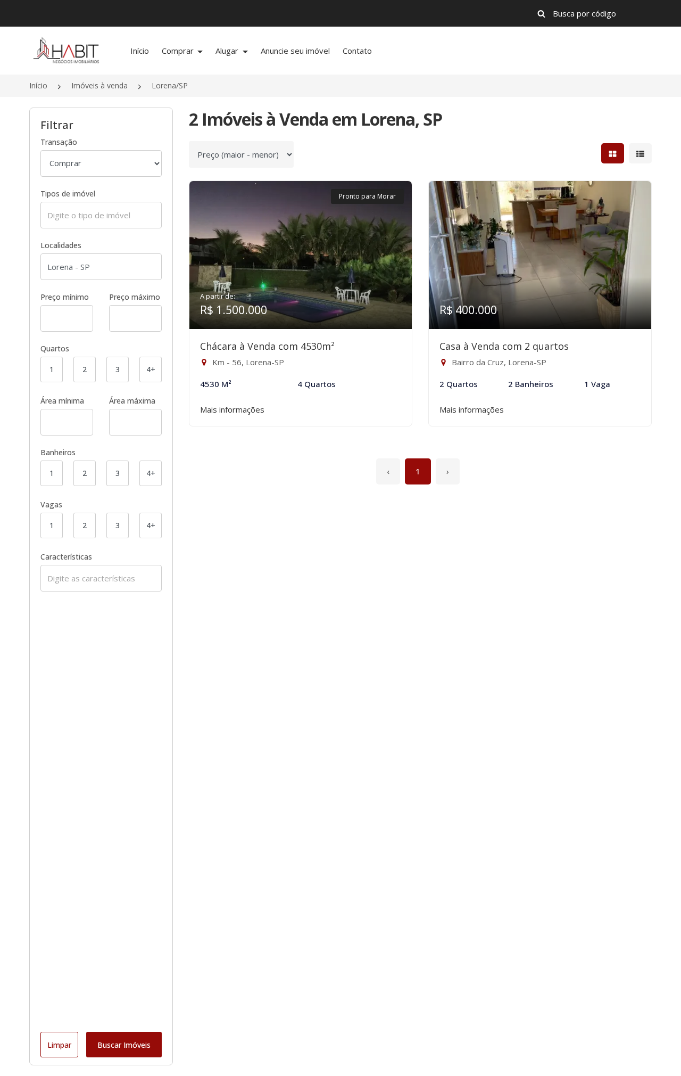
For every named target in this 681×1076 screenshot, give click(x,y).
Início (139, 50)
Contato (357, 50)
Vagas (51, 504)
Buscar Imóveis (124, 1045)
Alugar (227, 50)
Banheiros (58, 452)
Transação (58, 142)
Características (66, 557)
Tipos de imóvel (67, 193)
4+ (150, 369)
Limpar (59, 1045)
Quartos (54, 348)
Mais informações (232, 409)
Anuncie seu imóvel (295, 50)
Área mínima (62, 401)
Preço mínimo (64, 297)
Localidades (60, 245)
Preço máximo (134, 297)
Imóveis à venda (99, 85)
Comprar (179, 50)
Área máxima (132, 401)
